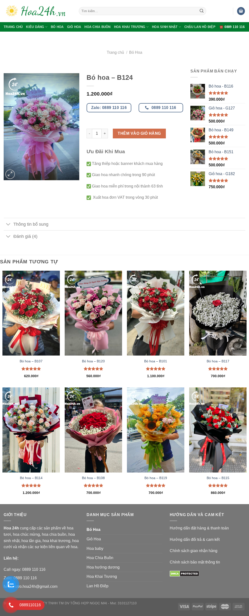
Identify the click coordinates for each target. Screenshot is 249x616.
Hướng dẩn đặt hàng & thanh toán (199, 528)
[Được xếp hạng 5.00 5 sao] (31, 369)
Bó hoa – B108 (93, 478)
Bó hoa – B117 (218, 361)
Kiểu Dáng (35, 27)
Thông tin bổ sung (30, 224)
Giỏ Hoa (74, 27)
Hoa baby (95, 548)
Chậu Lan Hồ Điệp (199, 27)
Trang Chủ (13, 27)
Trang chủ (115, 52)
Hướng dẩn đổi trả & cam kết (195, 539)
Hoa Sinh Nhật (165, 27)
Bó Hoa (57, 27)
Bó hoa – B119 (155, 478)
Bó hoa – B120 (93, 361)
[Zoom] (10, 174)
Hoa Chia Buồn (97, 27)
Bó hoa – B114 (31, 478)
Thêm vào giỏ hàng (139, 133)
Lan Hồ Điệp (97, 586)
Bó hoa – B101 (155, 361)
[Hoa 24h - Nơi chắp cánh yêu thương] (37, 11)
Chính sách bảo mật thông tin (195, 562)
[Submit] (201, 11)
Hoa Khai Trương (129, 27)
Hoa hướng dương (103, 567)
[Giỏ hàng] (241, 11)
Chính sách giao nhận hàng (193, 551)
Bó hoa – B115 (218, 478)
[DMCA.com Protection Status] (184, 573)
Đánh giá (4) (25, 236)
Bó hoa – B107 (31, 361)
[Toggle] (8, 224)
